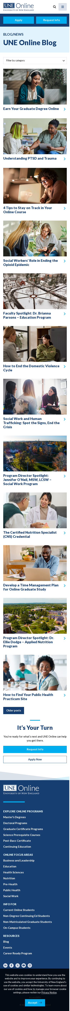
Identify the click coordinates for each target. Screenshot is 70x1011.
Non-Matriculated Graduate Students (27, 921)
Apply (18, 20)
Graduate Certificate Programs (23, 829)
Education (9, 866)
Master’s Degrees (14, 817)
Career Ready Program (17, 953)
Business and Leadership (18, 860)
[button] (54, 7)
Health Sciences (13, 872)
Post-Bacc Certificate (17, 840)
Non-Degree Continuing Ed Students (26, 915)
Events (7, 947)
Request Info (51, 20)
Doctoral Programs (15, 823)
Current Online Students (18, 910)
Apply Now (35, 759)
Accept (32, 1002)
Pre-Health (10, 884)
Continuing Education (17, 846)
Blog (6, 941)
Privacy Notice (49, 992)
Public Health (11, 890)
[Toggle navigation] (63, 7)
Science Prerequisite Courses (21, 834)
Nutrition (9, 878)
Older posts (13, 710)
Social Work (10, 896)
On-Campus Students (16, 927)
